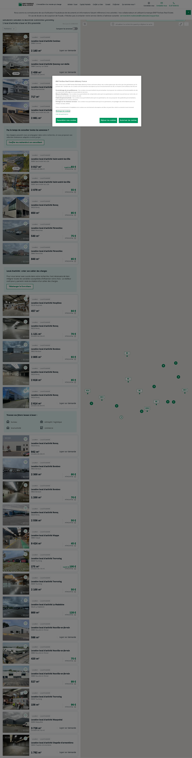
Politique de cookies (63, 111)
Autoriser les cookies (128, 120)
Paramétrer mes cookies (66, 120)
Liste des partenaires (62, 114)
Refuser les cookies (108, 120)
